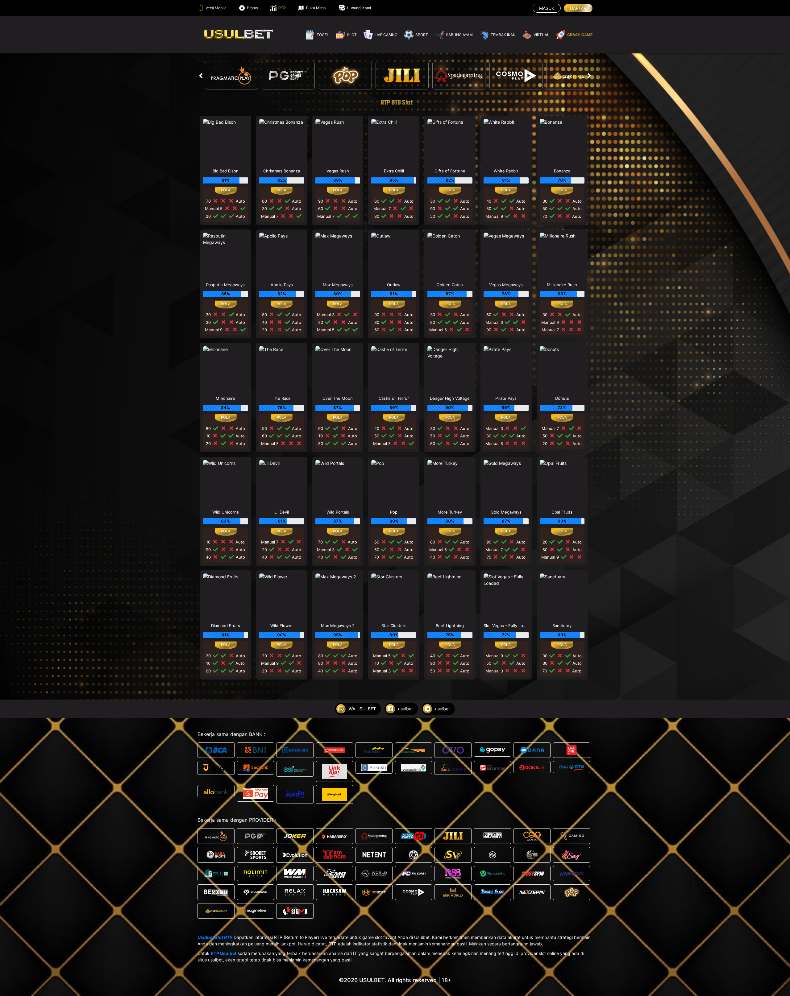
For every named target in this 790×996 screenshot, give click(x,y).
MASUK (546, 8)
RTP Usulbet (223, 953)
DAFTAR (578, 8)
